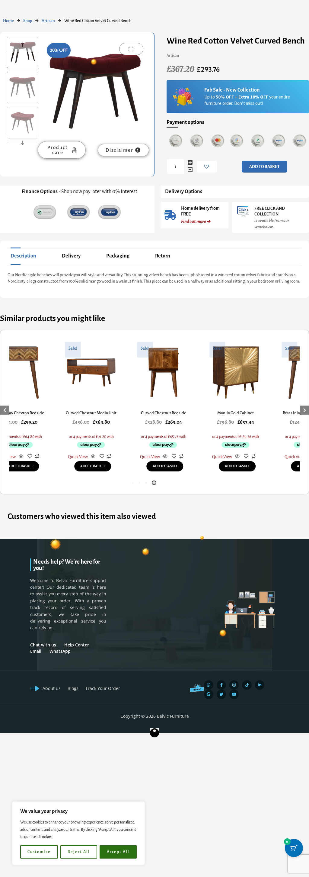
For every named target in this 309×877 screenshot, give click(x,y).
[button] (134, 483)
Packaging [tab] (117, 256)
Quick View (78, 457)
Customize (39, 852)
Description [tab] (23, 256)
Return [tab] (162, 256)
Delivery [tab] (71, 256)
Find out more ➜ (195, 221)
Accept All (118, 852)
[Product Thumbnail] (131, 49)
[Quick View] (21, 457)
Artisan (48, 20)
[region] (78, 833)
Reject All (79, 852)
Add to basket (264, 166)
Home (8, 20)
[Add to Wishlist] (207, 167)
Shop (27, 20)
